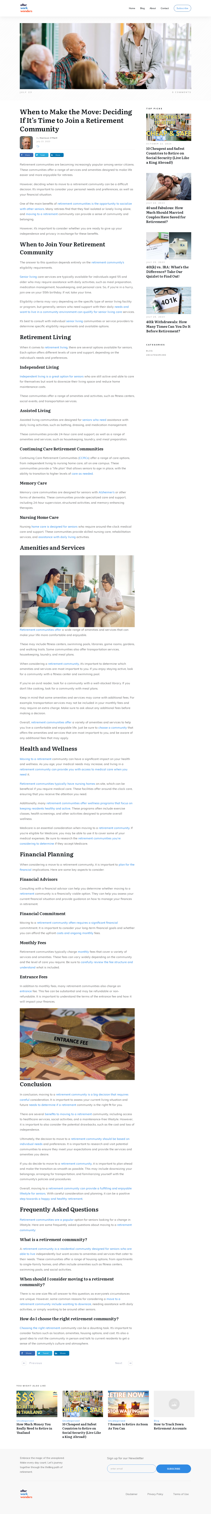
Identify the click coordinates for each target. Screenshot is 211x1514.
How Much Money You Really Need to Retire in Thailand (34, 1428)
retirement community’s (107, 262)
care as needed (82, 473)
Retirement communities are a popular (47, 1220)
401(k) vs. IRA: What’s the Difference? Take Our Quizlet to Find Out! (168, 257)
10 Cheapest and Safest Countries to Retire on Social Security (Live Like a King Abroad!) (168, 141)
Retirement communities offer (40, 630)
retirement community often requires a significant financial (77, 923)
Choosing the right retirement (40, 1328)
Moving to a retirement (35, 759)
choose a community (112, 727)
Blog (149, 351)
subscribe (173, 1468)
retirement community (63, 664)
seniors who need (94, 420)
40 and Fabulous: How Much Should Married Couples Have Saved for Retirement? (168, 200)
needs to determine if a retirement (52, 1105)
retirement (27, 893)
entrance (26, 991)
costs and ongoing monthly (75, 933)
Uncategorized (156, 355)
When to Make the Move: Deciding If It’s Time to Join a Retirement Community (76, 119)
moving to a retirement (42, 214)
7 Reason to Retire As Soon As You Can (128, 1426)
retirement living (56, 347)
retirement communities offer (51, 722)
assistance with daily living (57, 537)
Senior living (28, 277)
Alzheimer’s (107, 492)
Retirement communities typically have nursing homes (57, 784)
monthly (83, 952)
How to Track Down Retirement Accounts (170, 1426)
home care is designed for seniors (54, 526)
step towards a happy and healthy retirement (51, 1199)
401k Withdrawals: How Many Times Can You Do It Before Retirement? (168, 311)
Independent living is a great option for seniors (52, 376)
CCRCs (84, 458)
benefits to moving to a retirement (68, 1114)
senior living (74, 321)
